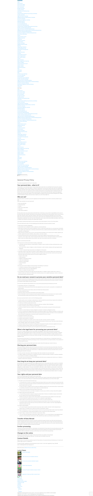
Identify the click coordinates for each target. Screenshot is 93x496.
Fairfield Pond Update (26, 452)
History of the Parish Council (22, 63)
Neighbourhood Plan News (22, 44)
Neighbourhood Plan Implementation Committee (26, 17)
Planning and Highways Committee (23, 20)
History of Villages (20, 62)
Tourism (18, 58)
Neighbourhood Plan (21, 37)
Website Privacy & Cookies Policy (30, 447)
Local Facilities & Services (22, 54)
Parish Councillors (20, 7)
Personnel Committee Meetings (23, 82)
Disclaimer (19, 485)
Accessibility (19, 478)
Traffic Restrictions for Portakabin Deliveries (30, 456)
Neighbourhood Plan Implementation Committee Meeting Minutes (29, 30)
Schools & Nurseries (21, 52)
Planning (19, 45)
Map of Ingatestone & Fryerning (23, 61)
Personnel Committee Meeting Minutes (24, 31)
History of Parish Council (21, 36)
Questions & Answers (21, 40)
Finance (18, 35)
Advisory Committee (21, 43)
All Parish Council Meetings (22, 73)
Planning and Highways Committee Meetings (25, 84)
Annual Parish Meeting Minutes (23, 25)
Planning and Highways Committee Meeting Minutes (26, 32)
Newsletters (19, 71)
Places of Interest (20, 59)
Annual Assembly (20, 76)
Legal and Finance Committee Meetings (24, 80)
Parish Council (20, 3)
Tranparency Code (20, 482)
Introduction (19, 39)
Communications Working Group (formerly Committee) (27, 13)
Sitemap (18, 487)
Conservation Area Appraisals (22, 49)
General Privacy (20, 479)
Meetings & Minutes (21, 21)
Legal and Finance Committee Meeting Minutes (25, 28)
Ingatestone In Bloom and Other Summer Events (31, 474)
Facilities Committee (21, 14)
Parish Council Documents (22, 34)
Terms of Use (19, 486)
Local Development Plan (21, 48)
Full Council (19, 12)
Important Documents (21, 67)
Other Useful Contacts (21, 57)
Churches (19, 53)
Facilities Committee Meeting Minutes (24, 27)
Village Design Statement (21, 46)
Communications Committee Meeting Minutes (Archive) (27, 26)
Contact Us (19, 86)
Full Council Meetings (21, 75)
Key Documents (20, 41)
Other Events (19, 85)
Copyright (19, 483)
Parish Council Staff (20, 5)
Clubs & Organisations (21, 55)
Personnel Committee (21, 18)
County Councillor (20, 9)
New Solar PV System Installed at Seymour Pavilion (31, 469)
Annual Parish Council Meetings (23, 77)
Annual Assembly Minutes (22, 23)
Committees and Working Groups (23, 10)
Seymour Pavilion (20, 64)
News (18, 68)
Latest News (19, 70)
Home (18, 2)
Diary (18, 72)
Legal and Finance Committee (22, 16)
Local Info (19, 50)
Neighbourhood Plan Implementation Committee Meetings (28, 81)
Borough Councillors (21, 8)
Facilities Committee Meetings (22, 79)
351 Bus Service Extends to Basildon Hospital (30, 461)
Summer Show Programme (27, 465)
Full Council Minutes (21, 22)
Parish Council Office (21, 4)
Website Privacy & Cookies (22, 481)
